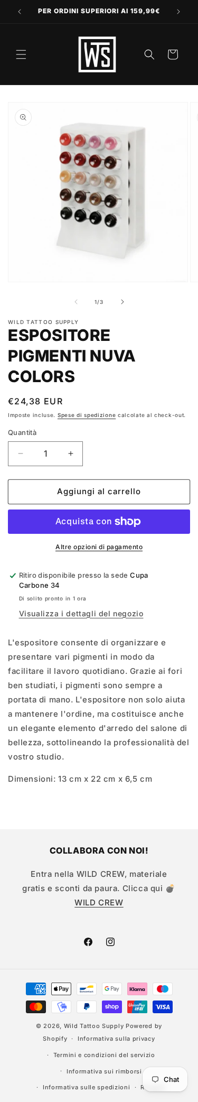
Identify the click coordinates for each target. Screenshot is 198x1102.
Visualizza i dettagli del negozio (81, 613)
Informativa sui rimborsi (104, 1071)
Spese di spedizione (87, 415)
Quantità (22, 432)
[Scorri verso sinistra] (76, 301)
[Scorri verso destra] (122, 301)
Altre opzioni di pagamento (99, 547)
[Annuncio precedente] (19, 11)
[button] (21, 54)
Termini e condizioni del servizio (104, 1055)
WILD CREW (98, 902)
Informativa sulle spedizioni (86, 1087)
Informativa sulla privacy (116, 1038)
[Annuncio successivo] (178, 11)
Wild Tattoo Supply (94, 1026)
